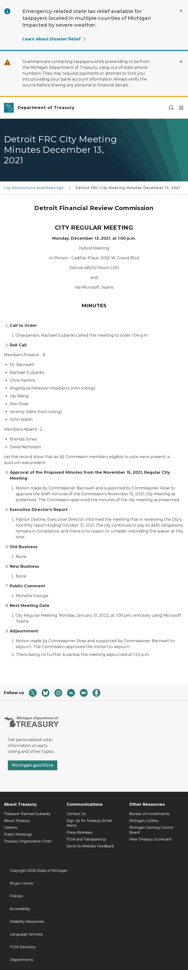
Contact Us (76, 814)
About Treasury (17, 820)
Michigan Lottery (144, 820)
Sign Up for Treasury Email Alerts (89, 823)
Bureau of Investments (149, 814)
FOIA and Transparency (86, 839)
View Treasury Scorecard (150, 839)
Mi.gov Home (21, 883)
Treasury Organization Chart (28, 841)
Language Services (26, 934)
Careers (10, 827)
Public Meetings (18, 834)
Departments (21, 960)
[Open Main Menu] (181, 108)
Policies (16, 896)
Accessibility (20, 909)
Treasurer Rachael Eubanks (27, 814)
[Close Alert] (181, 11)
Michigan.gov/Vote (32, 765)
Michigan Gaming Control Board (151, 830)
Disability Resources (27, 921)
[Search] (171, 108)
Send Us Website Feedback (90, 846)
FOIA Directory (22, 947)
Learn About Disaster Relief (52, 39)
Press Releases (80, 832)
